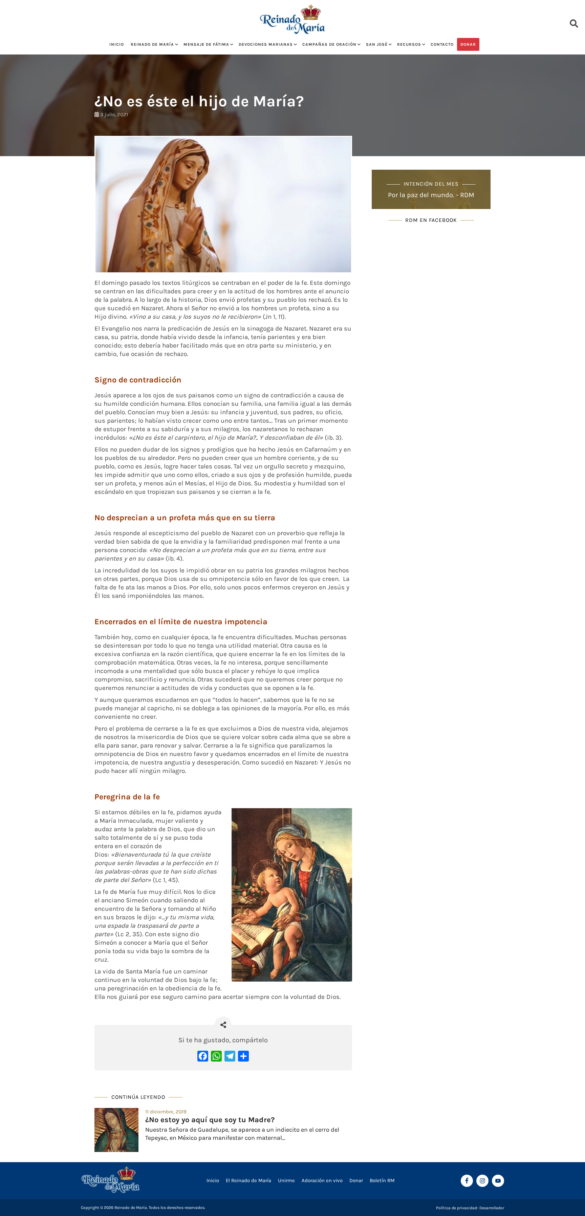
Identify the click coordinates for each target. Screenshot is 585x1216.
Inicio (116, 44)
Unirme (286, 1180)
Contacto (442, 44)
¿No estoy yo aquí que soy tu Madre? (210, 1119)
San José (377, 44)
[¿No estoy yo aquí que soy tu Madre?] (116, 1130)
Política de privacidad (456, 1207)
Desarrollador (491, 1207)
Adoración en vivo (322, 1180)
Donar (468, 44)
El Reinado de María (248, 1180)
